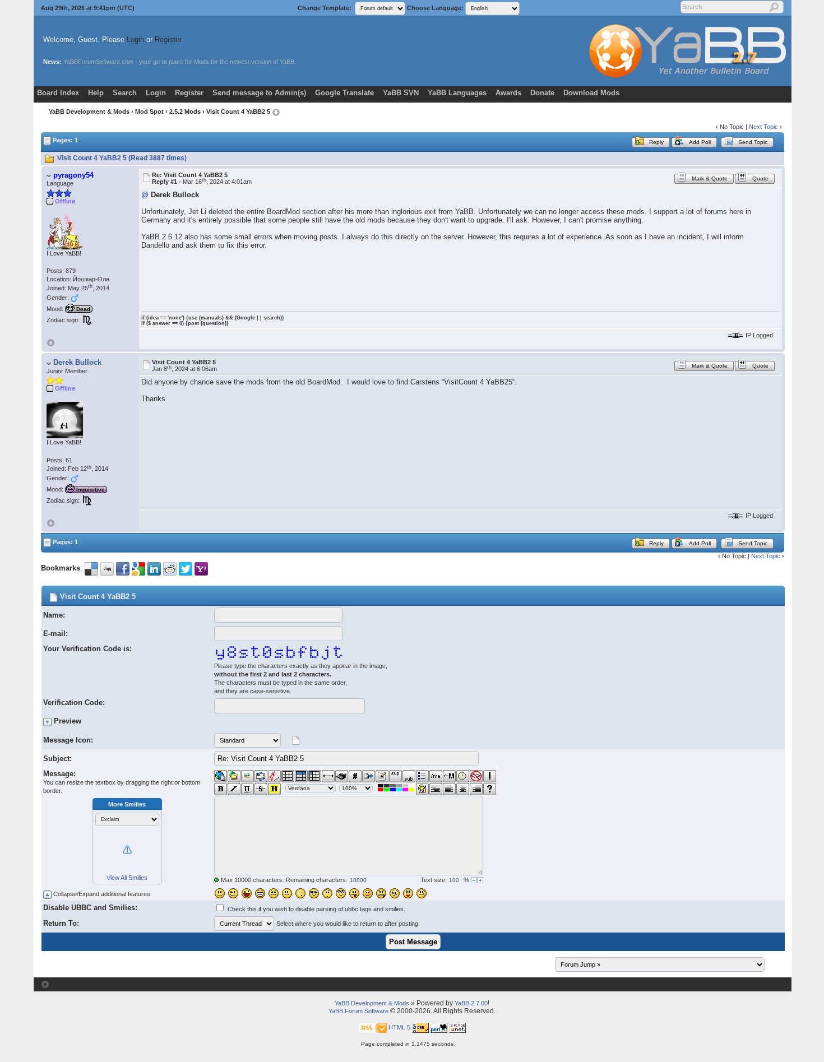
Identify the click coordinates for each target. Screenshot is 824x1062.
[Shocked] (300, 893)
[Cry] (421, 893)
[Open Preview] (47, 722)
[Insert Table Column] (314, 776)
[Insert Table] (287, 776)
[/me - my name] (435, 776)
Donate (542, 93)
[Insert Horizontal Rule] (328, 776)
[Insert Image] (247, 776)
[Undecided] (395, 893)
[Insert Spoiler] (489, 789)
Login (135, 39)
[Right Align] (476, 789)
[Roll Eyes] (341, 893)
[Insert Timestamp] (462, 776)
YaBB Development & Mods (89, 111)
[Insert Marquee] (449, 776)
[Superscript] (395, 776)
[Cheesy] (247, 893)
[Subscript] (408, 776)
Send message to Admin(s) (259, 93)
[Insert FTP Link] (234, 776)
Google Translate (344, 93)
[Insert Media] (274, 776)
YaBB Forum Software (358, 1011)
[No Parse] (476, 776)
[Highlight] (274, 789)
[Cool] (314, 893)
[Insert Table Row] (301, 776)
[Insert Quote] (368, 776)
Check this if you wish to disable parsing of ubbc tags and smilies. (316, 909)
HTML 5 (399, 1027)
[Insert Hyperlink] (220, 776)
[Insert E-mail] (260, 776)
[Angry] (274, 893)
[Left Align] (449, 789)
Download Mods (591, 93)
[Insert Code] (355, 776)
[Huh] (327, 893)
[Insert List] (422, 776)
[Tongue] (354, 893)
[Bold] (220, 789)
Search (125, 93)
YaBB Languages (457, 93)
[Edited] (382, 776)
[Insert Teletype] (341, 776)
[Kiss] (408, 893)
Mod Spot (149, 111)
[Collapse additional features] (47, 895)
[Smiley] (220, 893)
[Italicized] (234, 789)
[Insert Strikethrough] (260, 789)
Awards (508, 93)
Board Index (58, 93)
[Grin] (260, 893)
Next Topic (763, 126)
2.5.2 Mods (185, 111)
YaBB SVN (401, 93)
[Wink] (233, 893)
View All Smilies (127, 877)
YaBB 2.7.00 (471, 1003)
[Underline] (247, 789)
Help (96, 93)
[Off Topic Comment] (489, 776)
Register (168, 39)
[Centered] (462, 789)
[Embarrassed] (368, 893)
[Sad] (287, 893)
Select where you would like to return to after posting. (348, 923)
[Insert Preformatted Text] (435, 789)
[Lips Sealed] (381, 893)
